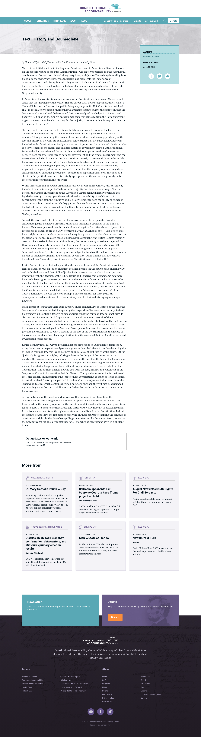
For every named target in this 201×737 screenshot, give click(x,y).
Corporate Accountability (32, 680)
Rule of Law (27, 690)
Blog (143, 687)
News (72, 20)
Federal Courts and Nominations (74, 683)
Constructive (106, 724)
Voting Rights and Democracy (73, 690)
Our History (107, 694)
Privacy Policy (108, 697)
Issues (27, 20)
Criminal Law (65, 680)
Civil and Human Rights (70, 676)
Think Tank (59, 20)
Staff (104, 680)
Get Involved (151, 20)
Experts (137, 20)
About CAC (145, 676)
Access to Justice (29, 676)
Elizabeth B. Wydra (151, 56)
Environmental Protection (32, 683)
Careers (144, 697)
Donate (173, 20)
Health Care (27, 687)
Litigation (43, 20)
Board (143, 680)
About (85, 20)
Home (104, 676)
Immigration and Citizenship (72, 687)
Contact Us (107, 701)
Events (105, 690)
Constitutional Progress (116, 20)
